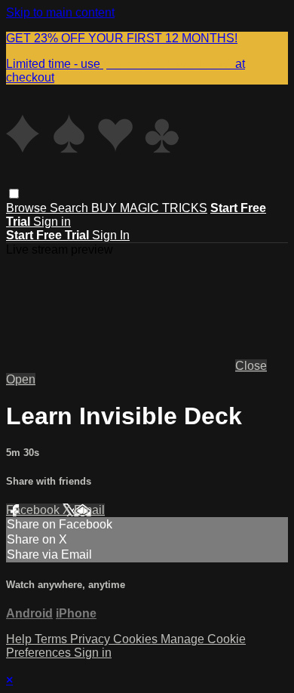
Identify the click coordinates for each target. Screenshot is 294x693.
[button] (14, 194)
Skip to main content (60, 12)
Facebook (34, 510)
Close (251, 365)
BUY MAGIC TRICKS (149, 208)
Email (89, 510)
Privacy (91, 639)
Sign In (111, 235)
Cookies (137, 639)
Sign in (52, 221)
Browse (28, 208)
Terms (52, 639)
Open (20, 379)
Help (20, 639)
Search (70, 208)
